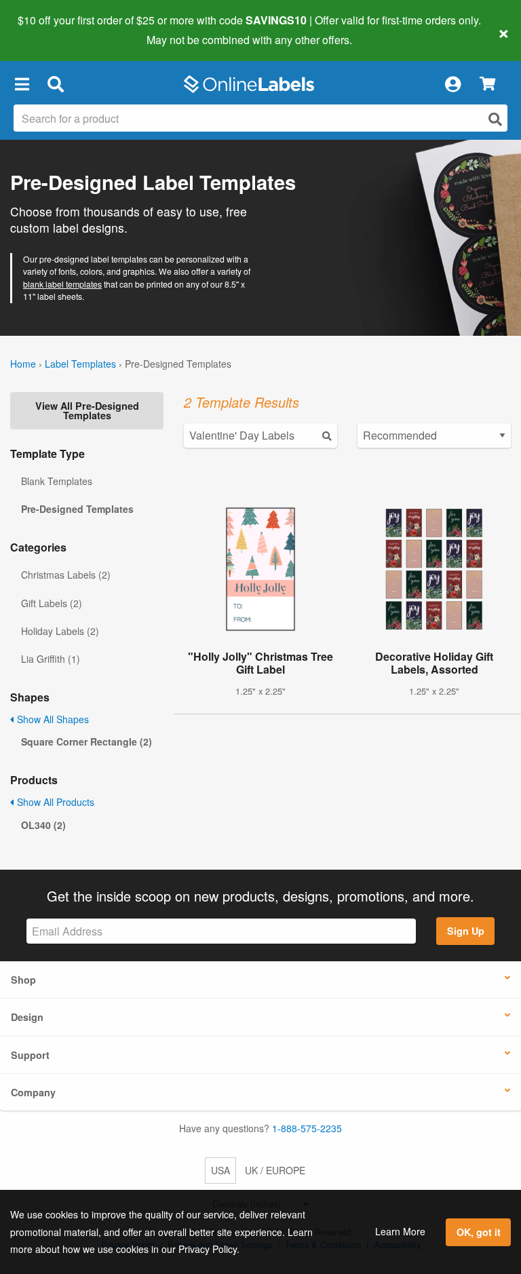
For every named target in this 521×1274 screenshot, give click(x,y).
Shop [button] (23, 979)
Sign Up (465, 931)
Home (23, 363)
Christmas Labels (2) (66, 574)
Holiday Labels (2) (60, 631)
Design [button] (27, 1017)
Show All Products (54, 802)
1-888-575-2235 (307, 1128)
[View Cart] (487, 84)
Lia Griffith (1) (50, 658)
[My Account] (452, 84)
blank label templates (62, 284)
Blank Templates (56, 481)
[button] (21, 84)
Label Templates (80, 363)
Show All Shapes (51, 719)
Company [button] (33, 1092)
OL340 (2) (43, 825)
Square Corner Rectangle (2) (86, 741)
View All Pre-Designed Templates (87, 410)
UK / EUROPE (275, 1170)
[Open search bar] (55, 84)
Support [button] (30, 1055)
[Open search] (495, 119)
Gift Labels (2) (51, 603)
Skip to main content (49, 30)
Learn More (400, 1231)
